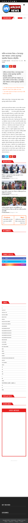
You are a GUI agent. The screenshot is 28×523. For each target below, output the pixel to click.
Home (6, 521)
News (3, 351)
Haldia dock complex (6, 323)
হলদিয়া (3, 389)
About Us (11, 521)
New (3, 348)
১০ (2, 307)
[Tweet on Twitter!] (6, 66)
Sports (3, 360)
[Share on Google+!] (11, 66)
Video (3, 364)
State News (4, 362)
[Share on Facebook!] (3, 66)
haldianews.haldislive (6, 335)
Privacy (16, 521)
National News (5, 346)
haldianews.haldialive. (6, 332)
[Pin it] (14, 66)
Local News (4, 344)
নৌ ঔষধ (3, 380)
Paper (3, 353)
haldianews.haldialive (6, 330)
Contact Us (4, 312)
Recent (3, 355)
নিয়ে (2, 378)
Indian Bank (4, 339)
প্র (2, 385)
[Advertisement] (14, 35)
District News (5, 314)
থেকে (2, 373)
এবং (2, 369)
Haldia (3, 62)
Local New (4, 342)
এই (2, 367)
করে (2, 371)
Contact (16, 18)
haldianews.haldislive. (6, 337)
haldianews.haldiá (6, 328)
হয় (2, 387)
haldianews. (4, 326)
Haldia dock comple (6, 321)
